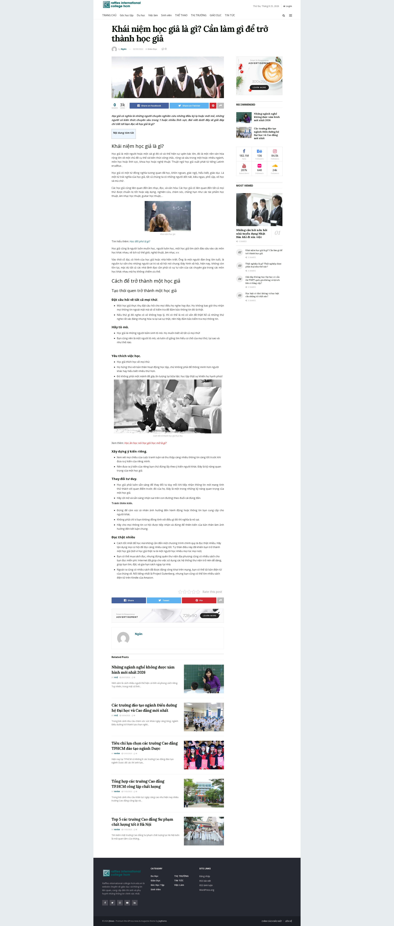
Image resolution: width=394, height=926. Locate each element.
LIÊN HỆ (288, 921)
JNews (111, 921)
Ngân (124, 49)
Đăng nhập (204, 876)
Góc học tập (126, 15)
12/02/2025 (127, 753)
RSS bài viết (205, 880)
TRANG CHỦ (109, 15)
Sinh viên (166, 15)
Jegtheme (163, 921)
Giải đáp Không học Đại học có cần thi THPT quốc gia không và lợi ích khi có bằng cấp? (262, 280)
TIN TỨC (230, 15)
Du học (141, 15)
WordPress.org (206, 889)
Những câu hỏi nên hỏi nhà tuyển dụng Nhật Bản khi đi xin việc (251, 233)
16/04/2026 (125, 715)
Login (288, 6)
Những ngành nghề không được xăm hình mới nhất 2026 (267, 117)
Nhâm (117, 753)
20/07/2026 (125, 677)
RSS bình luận (206, 885)
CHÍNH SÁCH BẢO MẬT (272, 921)
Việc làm (153, 15)
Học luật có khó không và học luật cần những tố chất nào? (262, 295)
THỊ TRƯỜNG (198, 15)
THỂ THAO (181, 15)
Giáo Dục (152, 49)
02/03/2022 (138, 49)
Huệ (116, 677)
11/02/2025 (127, 791)
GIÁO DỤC (215, 15)
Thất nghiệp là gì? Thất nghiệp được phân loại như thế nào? (263, 265)
